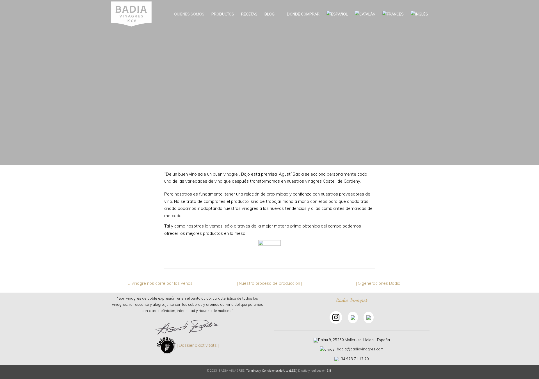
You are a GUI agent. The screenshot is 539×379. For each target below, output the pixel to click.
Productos (222, 14)
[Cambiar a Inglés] (419, 14)
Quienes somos (189, 14)
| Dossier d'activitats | (198, 345)
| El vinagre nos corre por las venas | (160, 283)
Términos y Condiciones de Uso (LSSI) (271, 371)
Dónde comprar (302, 14)
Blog (269, 14)
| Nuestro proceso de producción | (269, 283)
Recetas (249, 14)
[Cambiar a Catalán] (365, 14)
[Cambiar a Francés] (393, 14)
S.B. (329, 371)
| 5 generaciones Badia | (379, 283)
